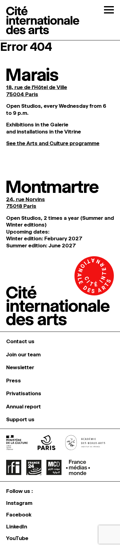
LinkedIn (16, 527)
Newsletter (20, 367)
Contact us (20, 341)
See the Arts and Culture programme (52, 143)
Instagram (19, 503)
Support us (20, 419)
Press (13, 380)
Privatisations (23, 393)
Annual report (23, 406)
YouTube (17, 538)
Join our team (23, 354)
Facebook (18, 515)
